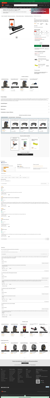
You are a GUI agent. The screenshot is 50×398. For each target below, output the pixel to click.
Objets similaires (47, 24)
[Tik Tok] (8, 387)
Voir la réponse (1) (46, 270)
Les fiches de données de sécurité (4, 378)
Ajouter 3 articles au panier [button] (25, 154)
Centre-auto (40, 7)
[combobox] (45, 183)
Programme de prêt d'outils (11, 379)
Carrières (18, 374)
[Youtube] (5, 387)
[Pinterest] (7, 387)
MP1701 (3, 281)
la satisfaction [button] (13, 177)
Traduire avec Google (3, 193)
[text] (5, 89)
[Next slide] (48, 122)
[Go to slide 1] (16, 37)
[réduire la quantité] (39, 43)
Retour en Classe (31, 7)
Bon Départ (19, 378)
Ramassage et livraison (3, 374)
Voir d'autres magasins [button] (37, 40)
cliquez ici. (38, 73)
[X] (2, 387)
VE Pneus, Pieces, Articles (11, 373)
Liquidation (21, 7)
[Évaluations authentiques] (4, 162)
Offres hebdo (15, 7)
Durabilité (18, 379)
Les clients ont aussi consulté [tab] (4, 117)
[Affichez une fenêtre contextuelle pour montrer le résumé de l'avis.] (36, 148)
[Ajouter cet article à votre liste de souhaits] (41, 43)
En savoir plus (37, 378)
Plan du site (27, 373)
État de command (41, 5)
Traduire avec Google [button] (4, 261)
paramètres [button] (17, 177)
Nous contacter (2, 379)
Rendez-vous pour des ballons (12, 378)
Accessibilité (27, 374)
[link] (36, 23)
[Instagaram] (4, 387)
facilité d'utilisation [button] (24, 177)
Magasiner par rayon (5, 7)
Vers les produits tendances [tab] (12, 117)
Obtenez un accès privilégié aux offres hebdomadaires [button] (24, 397)
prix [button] (28, 177)
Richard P (3, 312)
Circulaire (11, 7)
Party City (36, 7)
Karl (1, 230)
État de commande (3, 373)
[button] (36, 5)
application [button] (6, 177)
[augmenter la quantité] (34, 43)
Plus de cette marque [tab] (18, 117)
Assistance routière (11, 374)
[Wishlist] (45, 5)
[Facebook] (1, 387)
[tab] (36, 32)
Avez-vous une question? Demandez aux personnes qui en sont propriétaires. (10, 249)
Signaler (9, 194)
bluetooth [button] (9, 177)
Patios (24, 7)
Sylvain (3, 296)
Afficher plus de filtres (3, 179)
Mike (1, 210)
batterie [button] (20, 177)
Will (1, 220)
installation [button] (2, 177)
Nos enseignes (19, 373)
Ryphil (2, 289)
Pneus (27, 7)
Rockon (2, 304)
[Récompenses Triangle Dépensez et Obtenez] (39, 11)
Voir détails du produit (41, 24)
